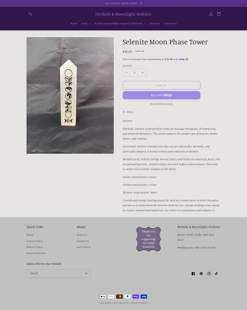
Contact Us (83, 241)
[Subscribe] (86, 273)
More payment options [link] (161, 103)
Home (30, 234)
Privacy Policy (35, 241)
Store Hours (84, 247)
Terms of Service (36, 253)
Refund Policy (35, 247)
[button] (30, 14)
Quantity (127, 65)
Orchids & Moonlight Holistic (118, 303)
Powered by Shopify (139, 303)
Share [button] (130, 111)
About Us (82, 234)
